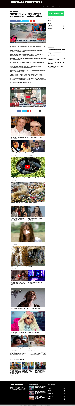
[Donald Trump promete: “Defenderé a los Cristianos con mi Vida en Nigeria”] (40, 365)
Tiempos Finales (51, 26)
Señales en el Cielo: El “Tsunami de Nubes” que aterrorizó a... (40, 387)
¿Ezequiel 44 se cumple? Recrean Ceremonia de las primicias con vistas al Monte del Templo (38, 354)
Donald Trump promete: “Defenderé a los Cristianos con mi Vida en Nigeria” (40, 371)
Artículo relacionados (14, 359)
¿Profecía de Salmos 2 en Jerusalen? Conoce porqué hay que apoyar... (40, 397)
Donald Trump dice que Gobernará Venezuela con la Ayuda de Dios (27, 371)
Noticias (47, 6)
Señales (49, 398)
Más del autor (22, 359)
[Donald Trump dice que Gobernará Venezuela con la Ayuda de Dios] (28, 365)
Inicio (43, 6)
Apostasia (59, 6)
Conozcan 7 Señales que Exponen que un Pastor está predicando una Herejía (18, 354)
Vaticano (50, 399)
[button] (63, 4)
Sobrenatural (51, 396)
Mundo (53, 6)
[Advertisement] (56, 38)
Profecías (50, 28)
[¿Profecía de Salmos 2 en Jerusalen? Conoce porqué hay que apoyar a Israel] (31, 398)
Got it (52, 405)
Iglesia (14, 9)
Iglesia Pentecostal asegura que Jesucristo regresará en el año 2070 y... (40, 392)
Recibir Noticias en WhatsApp (56, 13)
